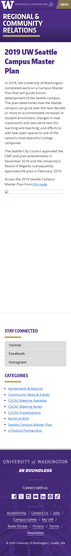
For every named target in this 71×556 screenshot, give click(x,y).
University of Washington (8, 4)
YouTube (35, 496)
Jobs (56, 513)
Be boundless (35, 471)
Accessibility (16, 513)
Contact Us (39, 513)
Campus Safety (25, 519)
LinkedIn (43, 496)
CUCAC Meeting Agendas (27, 400)
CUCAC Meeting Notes (25, 406)
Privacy (38, 526)
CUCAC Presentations (24, 412)
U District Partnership (25, 430)
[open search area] (50, 4)
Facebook (17, 353)
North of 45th (18, 418)
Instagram (17, 362)
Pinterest (50, 496)
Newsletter (35, 533)
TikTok (57, 496)
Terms (54, 526)
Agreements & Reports (25, 388)
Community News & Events (29, 394)
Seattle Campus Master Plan (30, 424)
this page (40, 184)
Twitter (15, 345)
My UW (47, 519)
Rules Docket (18, 526)
